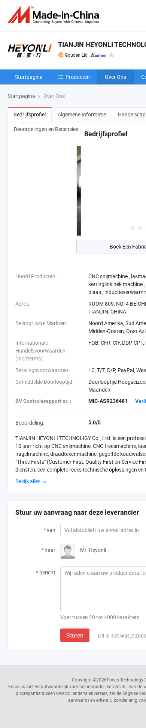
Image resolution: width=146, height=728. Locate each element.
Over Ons (115, 76)
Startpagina (29, 76)
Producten (78, 76)
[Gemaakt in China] (54, 15)
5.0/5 (94, 422)
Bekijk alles (28, 481)
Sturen (74, 635)
